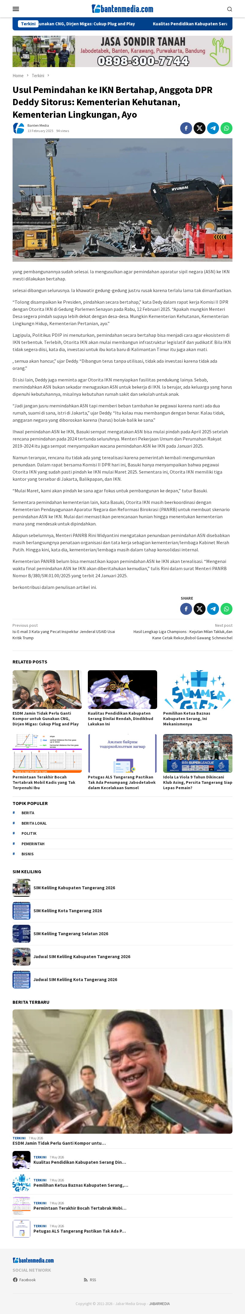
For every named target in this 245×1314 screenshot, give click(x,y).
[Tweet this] (200, 128)
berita (28, 812)
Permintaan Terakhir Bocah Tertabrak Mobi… (79, 1208)
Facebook (27, 1279)
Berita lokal (34, 823)
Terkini (19, 1138)
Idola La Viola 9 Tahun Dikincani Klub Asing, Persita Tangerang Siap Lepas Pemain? (197, 782)
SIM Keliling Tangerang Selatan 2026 (70, 933)
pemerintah (33, 843)
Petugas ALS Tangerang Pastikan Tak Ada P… (79, 1231)
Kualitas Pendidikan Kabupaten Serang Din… (79, 1162)
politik (29, 833)
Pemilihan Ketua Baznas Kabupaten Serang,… (80, 1185)
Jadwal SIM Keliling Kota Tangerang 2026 (75, 979)
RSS (93, 1279)
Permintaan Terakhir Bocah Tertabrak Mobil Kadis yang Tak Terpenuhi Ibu (44, 782)
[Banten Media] (122, 8)
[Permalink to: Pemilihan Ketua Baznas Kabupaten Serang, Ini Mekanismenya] (197, 689)
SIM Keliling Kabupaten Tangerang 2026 (74, 888)
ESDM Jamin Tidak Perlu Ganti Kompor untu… (59, 1143)
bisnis (28, 854)
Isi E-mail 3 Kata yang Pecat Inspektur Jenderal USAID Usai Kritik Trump (64, 631)
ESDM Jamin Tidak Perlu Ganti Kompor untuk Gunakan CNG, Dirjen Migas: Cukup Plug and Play (46, 718)
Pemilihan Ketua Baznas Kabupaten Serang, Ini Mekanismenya (186, 718)
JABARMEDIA (159, 1303)
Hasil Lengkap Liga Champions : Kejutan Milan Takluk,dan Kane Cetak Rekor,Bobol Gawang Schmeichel (183, 631)
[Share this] (186, 128)
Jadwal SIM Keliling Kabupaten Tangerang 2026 (81, 956)
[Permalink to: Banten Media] (18, 128)
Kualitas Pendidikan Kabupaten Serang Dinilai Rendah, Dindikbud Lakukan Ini (120, 718)
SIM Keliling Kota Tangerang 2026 (67, 910)
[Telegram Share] (213, 128)
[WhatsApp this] (226, 128)
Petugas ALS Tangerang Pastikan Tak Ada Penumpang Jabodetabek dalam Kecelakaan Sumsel (122, 782)
